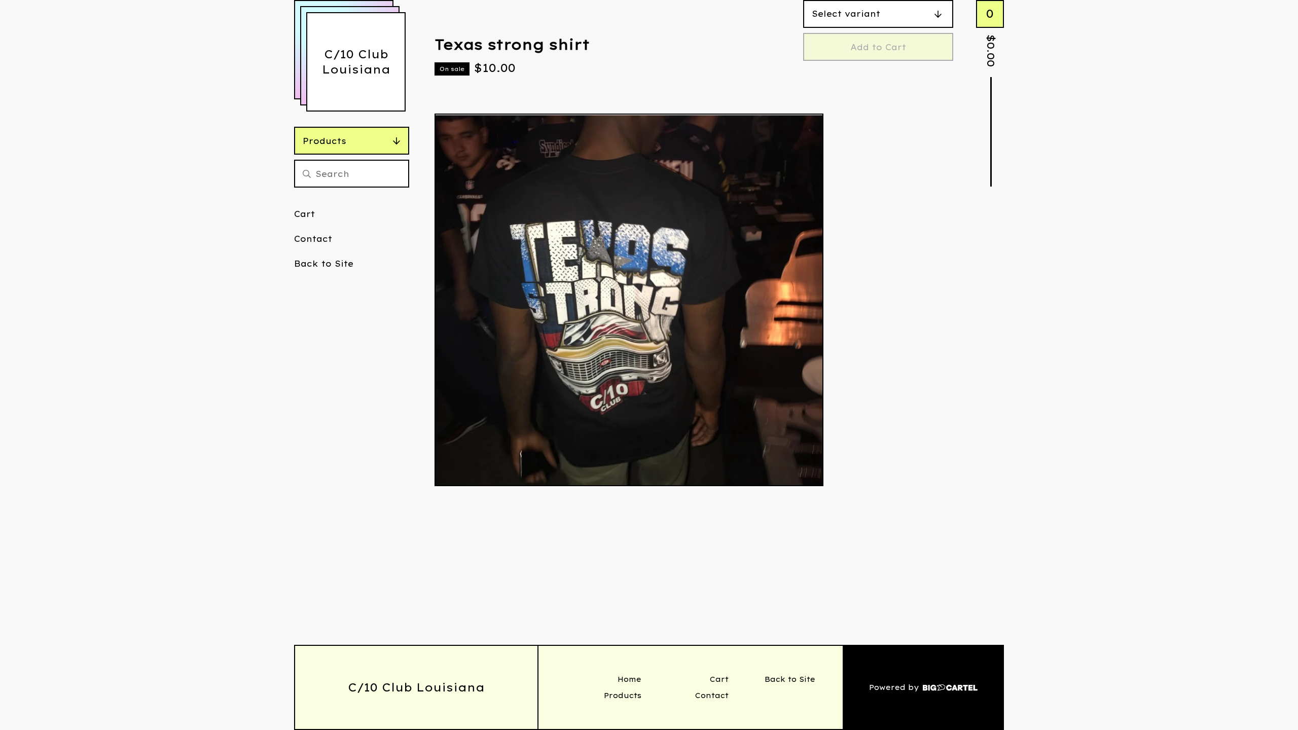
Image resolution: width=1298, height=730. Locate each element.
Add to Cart (878, 47)
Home (629, 679)
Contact (313, 239)
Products (324, 141)
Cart (304, 214)
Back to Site (323, 264)
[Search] (307, 174)
